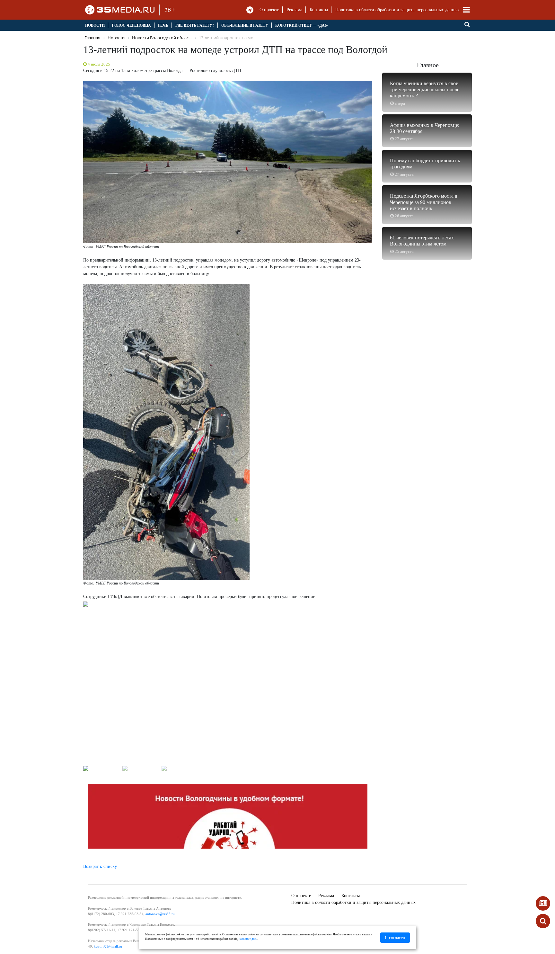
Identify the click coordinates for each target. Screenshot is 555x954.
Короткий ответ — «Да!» (301, 25)
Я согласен (395, 937)
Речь (163, 25)
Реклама (294, 9)
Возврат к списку (100, 866)
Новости (95, 25)
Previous (75, 684)
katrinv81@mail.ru (108, 946)
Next (380, 684)
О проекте (269, 9)
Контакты (319, 9)
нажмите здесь (248, 939)
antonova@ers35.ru (160, 914)
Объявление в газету (244, 25)
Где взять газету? (194, 25)
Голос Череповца (131, 25)
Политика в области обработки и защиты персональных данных (397, 9)
